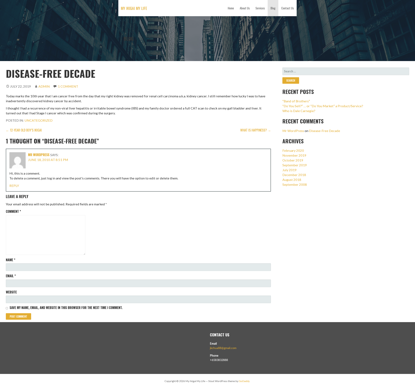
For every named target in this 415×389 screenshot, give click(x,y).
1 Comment (68, 86)
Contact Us (287, 8)
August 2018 (291, 180)
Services (260, 8)
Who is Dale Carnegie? (298, 111)
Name (10, 259)
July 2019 (289, 170)
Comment (13, 211)
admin (44, 86)
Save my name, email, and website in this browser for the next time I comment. (66, 307)
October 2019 (292, 160)
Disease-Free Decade (324, 131)
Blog (273, 8)
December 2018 (294, 175)
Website (11, 292)
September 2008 (294, 184)
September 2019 (294, 165)
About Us (245, 8)
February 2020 (293, 150)
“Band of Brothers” (296, 101)
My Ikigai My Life (134, 8)
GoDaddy (244, 381)
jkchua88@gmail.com (223, 348)
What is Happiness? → (255, 130)
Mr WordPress (38, 154)
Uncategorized (38, 120)
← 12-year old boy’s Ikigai (24, 130)
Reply (14, 186)
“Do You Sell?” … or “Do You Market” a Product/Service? (322, 106)
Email (11, 275)
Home (231, 8)
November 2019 (294, 155)
